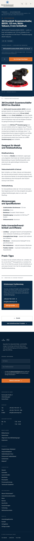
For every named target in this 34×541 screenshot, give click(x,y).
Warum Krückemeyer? (7, 493)
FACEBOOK (4, 537)
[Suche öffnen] (22, 3)
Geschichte (5, 503)
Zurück (17, 318)
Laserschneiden (6, 475)
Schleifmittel (5, 458)
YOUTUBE (18, 537)
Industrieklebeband (7, 451)
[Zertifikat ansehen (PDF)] (8, 340)
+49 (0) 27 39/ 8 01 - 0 (15, 408)
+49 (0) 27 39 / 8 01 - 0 (10, 299)
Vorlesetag (4, 508)
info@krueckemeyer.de (10, 301)
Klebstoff (4, 461)
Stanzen (4, 470)
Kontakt (4, 521)
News (3, 498)
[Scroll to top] (30, 537)
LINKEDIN (11, 537)
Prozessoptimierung (7, 482)
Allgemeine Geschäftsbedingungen (11, 438)
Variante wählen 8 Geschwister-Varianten (14, 45)
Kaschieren (4, 477)
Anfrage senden (11, 305)
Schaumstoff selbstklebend (9, 456)
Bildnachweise (5, 433)
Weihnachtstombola (7, 510)
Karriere (4, 500)
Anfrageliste (5, 524)
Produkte (4, 12)
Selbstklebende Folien (7, 454)
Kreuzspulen (5, 479)
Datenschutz (5, 435)
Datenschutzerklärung (15, 371)
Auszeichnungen (6, 505)
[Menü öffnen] (30, 4)
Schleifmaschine (15, 12)
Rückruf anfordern (14, 380)
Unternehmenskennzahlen (8, 496)
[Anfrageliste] (26, 4)
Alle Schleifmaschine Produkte (17, 323)
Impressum (5, 440)
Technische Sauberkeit (8, 484)
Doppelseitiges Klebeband (8, 449)
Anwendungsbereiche (7, 519)
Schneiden (4, 472)
